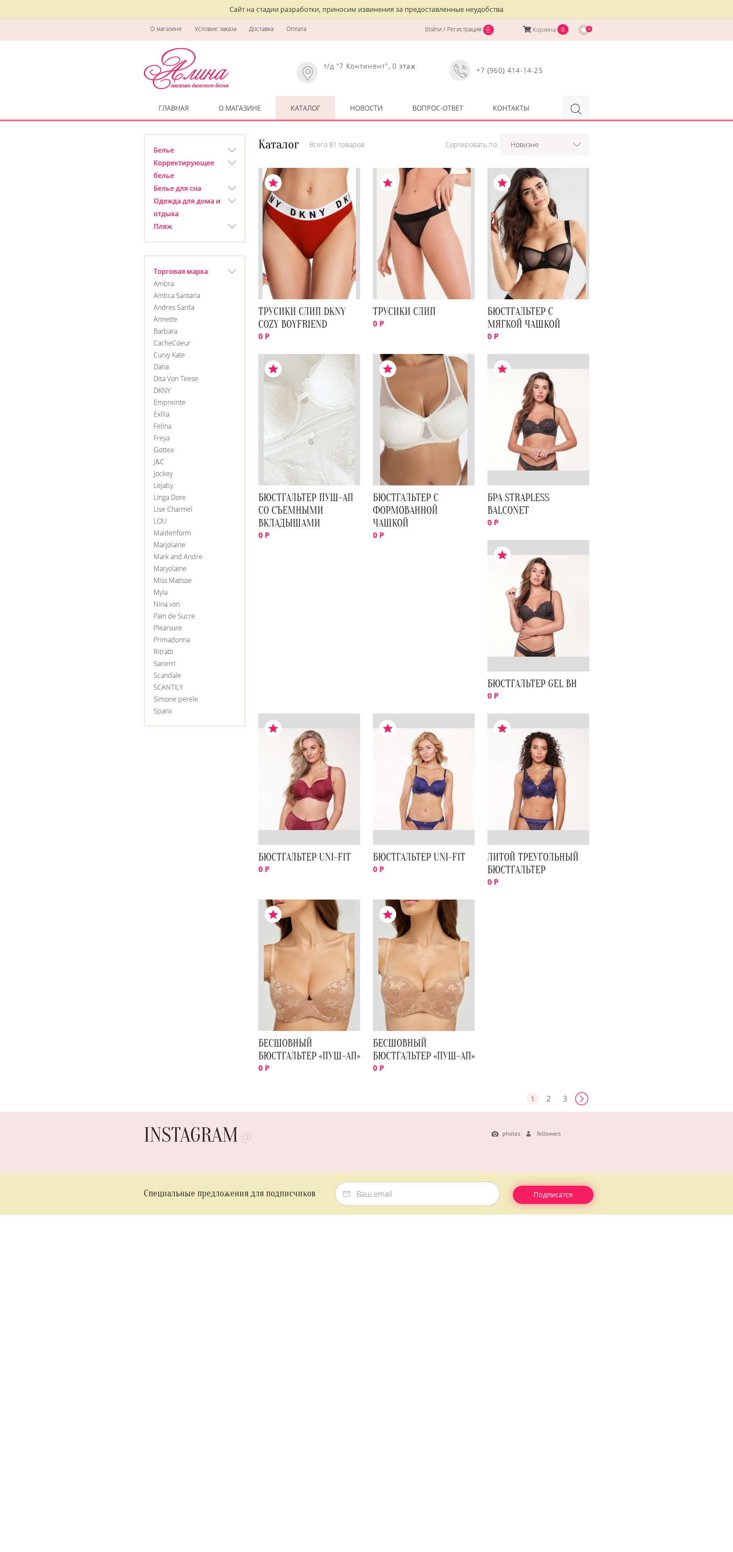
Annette (165, 319)
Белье (164, 150)
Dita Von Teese (176, 378)
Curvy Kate (169, 354)
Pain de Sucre (174, 616)
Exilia (161, 414)
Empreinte (169, 402)
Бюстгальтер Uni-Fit (304, 857)
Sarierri (165, 663)
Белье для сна (177, 188)
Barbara (165, 331)
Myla (161, 592)
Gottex (164, 449)
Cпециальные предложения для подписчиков (230, 1193)
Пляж (163, 226)
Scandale (167, 675)
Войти (434, 29)
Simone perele (176, 699)
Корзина (544, 29)
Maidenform (172, 533)
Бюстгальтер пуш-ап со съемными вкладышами (305, 510)
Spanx (163, 711)
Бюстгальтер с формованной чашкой (406, 510)
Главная (174, 108)
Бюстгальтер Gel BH (532, 684)
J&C (159, 461)
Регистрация (465, 29)
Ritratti (163, 651)
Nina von (167, 604)
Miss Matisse (173, 580)
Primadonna (172, 639)
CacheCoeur (172, 343)
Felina (162, 426)
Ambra (164, 283)
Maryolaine (170, 568)
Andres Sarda (174, 307)
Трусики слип (404, 312)
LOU (160, 521)
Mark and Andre (178, 556)
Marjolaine (169, 544)
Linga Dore (170, 497)
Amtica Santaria (177, 295)
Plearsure (168, 628)
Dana (161, 366)
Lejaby (163, 485)
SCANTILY (168, 687)
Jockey (163, 473)
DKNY (162, 390)
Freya (162, 438)
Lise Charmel (173, 509)
